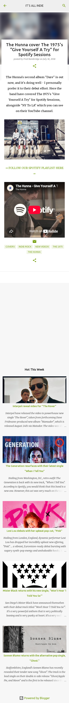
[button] (34, 66)
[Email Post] (34, 243)
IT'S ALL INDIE (34, 5)
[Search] (64, 5)
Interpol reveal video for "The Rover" (34, 406)
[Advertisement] (34, 322)
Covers (10, 247)
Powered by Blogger (37, 698)
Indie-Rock (25, 247)
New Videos (42, 247)
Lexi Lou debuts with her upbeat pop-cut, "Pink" (34, 530)
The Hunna (34, 252)
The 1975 (58, 247)
